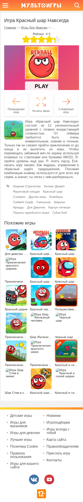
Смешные (43, 202)
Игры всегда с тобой (57, 431)
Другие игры (37, 196)
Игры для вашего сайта (24, 465)
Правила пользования (20, 455)
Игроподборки (58, 422)
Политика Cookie (24, 446)
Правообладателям (61, 446)
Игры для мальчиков (18, 424)
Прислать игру (58, 453)
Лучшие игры (21, 439)
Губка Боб (59, 212)
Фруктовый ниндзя (26, 191)
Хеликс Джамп (54, 186)
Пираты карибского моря (31, 212)
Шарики (59, 202)
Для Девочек (36, 207)
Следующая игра (66, 111)
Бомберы (56, 196)
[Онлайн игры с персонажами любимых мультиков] (41, 5)
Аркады (18, 207)
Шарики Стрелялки (27, 186)
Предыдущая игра (16, 111)
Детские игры (21, 415)
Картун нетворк (59, 207)
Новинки (53, 415)
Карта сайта (56, 439)
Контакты (54, 460)
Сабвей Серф (23, 202)
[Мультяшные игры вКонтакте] (34, 479)
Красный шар (52, 191)
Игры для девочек (25, 433)
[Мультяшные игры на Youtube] (49, 479)
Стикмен (19, 196)
